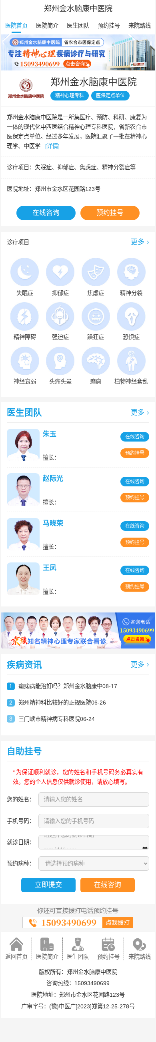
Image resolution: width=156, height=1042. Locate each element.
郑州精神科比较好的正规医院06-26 (62, 702)
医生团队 (78, 25)
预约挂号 (109, 25)
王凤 (49, 568)
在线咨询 (46, 213)
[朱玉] (24, 445)
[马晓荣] (24, 534)
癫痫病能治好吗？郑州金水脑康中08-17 (67, 686)
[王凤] (24, 578)
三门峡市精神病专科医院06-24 (56, 719)
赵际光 (53, 478)
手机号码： (21, 821)
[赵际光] (24, 489)
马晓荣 (53, 523)
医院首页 (16, 25)
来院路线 (139, 25)
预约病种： (21, 863)
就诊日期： (21, 842)
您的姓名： (21, 799)
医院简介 (47, 25)
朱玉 (49, 434)
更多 (137, 242)
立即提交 (48, 885)
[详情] (52, 146)
